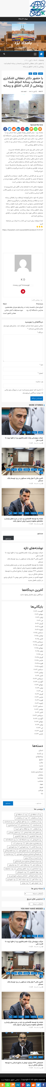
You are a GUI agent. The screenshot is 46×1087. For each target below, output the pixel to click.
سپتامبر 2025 (38, 642)
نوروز (41, 787)
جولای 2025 (38, 648)
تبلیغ (41, 759)
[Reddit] (14, 129)
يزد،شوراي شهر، (23, 851)
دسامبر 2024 (38, 669)
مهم (35, 73)
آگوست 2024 (38, 682)
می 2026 (40, 620)
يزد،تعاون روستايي (14, 832)
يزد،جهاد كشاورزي (35, 836)
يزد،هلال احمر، (24, 865)
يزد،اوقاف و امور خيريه (22, 829)
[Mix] (31, 129)
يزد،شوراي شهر (36, 851)
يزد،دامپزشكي (36, 840)
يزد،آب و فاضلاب (36, 818)
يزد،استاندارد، (36, 825)
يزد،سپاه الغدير (36, 847)
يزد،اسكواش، (37, 829)
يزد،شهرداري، (12, 847)
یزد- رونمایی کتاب (37, 300)
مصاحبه (40, 778)
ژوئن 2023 (39, 725)
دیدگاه (40, 332)
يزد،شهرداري (24, 847)
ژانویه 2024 (39, 703)
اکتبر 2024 (39, 675)
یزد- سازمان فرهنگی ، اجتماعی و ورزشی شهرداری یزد (25, 876)
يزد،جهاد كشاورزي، (20, 836)
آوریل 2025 (39, 657)
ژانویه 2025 (39, 666)
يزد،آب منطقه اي (35, 814)
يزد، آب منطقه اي (21, 814)
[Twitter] (10, 129)
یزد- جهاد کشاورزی (35, 872)
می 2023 (39, 728)
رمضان (40, 775)
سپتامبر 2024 (38, 678)
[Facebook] (5, 129)
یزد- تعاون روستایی (23, 869)
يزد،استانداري (24, 825)
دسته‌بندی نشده (37, 772)
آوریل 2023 (39, 731)
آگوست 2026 (38, 611)
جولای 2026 (39, 614)
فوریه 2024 (39, 700)
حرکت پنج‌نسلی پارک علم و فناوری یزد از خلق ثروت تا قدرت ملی (24, 439)
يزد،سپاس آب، (17, 843)
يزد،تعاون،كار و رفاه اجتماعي (32, 832)
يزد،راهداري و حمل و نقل (33, 843)
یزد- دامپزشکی (21, 872)
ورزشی (40, 790)
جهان (41, 769)
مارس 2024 (39, 697)
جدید (20, 469)
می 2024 (40, 691)
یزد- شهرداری (11, 879)
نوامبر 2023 (38, 709)
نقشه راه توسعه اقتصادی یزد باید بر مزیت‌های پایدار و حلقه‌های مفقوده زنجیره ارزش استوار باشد (24, 519)
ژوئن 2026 (39, 617)
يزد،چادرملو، (13, 865)
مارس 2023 (38, 734)
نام (41, 365)
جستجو (40, 533)
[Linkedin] (18, 129)
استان (40, 73)
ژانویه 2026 (39, 629)
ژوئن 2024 (39, 688)
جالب (41, 762)
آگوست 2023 (38, 718)
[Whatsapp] (36, 129)
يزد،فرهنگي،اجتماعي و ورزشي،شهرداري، (28, 854)
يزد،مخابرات (9, 854)
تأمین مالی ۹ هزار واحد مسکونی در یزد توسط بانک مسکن (25, 479)
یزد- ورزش (25, 883)
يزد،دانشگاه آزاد (24, 840)
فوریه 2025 (39, 663)
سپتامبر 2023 (38, 715)
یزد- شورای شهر (36, 883)
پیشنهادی (26, 469)
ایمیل (40, 373)
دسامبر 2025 (38, 632)
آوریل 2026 (39, 623)
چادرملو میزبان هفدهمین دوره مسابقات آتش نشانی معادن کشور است (13, 309)
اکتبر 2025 (39, 639)
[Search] (4, 54)
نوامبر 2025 (38, 635)
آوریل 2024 (39, 694)
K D (40, 92)
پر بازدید (34, 469)
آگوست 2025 (38, 645)
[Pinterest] (23, 129)
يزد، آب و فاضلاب (21, 818)
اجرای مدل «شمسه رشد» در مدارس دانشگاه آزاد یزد (33, 307)
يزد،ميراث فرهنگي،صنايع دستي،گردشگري (28, 861)
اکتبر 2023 (39, 712)
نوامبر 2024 (39, 672)
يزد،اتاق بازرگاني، (21, 822)
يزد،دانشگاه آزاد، (10, 840)
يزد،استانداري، (12, 825)
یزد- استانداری (36, 869)
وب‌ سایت (39, 381)
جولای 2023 (38, 721)
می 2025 (40, 654)
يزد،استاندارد (8, 822)
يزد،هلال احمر (37, 865)
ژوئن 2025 (39, 651)
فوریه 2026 (39, 626)
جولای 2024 (39, 685)
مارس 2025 (39, 660)
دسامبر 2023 (38, 706)
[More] (40, 129)
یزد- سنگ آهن (36, 879)
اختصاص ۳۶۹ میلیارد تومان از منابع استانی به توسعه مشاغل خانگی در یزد (24, 1064)
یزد (30, 73)
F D (30, 443)
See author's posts (31, 285)
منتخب (34, 432)
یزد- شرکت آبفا (23, 879)
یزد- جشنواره (9, 869)
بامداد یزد (23, 43)
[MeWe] (27, 129)
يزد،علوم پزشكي (10, 851)
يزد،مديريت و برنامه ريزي (33, 858)
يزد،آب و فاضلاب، (35, 822)
